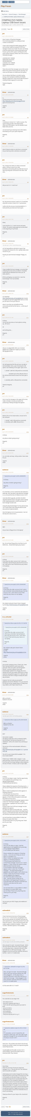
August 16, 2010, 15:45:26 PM (8, 963)
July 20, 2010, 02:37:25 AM (7, 540)
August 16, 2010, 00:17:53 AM (8, 940)
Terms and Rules (14, 1112)
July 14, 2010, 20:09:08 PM (7, 431)
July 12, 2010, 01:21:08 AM (7, 117)
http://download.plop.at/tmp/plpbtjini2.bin (17, 605)
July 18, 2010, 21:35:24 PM (7, 472)
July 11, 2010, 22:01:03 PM (7, 94)
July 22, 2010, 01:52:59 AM (7, 619)
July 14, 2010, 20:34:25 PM (7, 453)
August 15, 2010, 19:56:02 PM (8, 913)
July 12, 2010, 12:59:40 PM (7, 162)
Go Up (2, 1106)
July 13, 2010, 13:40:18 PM (7, 396)
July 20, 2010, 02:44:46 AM (7, 556)
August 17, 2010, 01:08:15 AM (8, 995)
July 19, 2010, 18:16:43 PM (7, 523)
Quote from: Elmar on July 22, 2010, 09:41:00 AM (16, 719)
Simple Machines (19, 1114)
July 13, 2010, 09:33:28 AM (7, 344)
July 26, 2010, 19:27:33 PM (7, 773)
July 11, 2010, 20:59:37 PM (7, 36)
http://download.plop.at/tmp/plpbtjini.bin (13, 298)
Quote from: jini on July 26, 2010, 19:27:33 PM (15, 840)
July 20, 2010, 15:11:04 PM (7, 580)
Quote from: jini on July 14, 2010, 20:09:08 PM (15, 476)
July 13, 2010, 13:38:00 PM (7, 361)
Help (9, 1112)
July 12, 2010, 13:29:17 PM (7, 219)
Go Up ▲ (21, 1112)
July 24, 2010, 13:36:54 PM (7, 714)
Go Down (3, 29)
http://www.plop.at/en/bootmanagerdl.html (14, 101)
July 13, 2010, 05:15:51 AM (7, 317)
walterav (5, 470)
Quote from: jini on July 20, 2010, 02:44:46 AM (15, 584)
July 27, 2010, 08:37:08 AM (7, 836)
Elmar (4, 92)
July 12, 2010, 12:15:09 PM (7, 146)
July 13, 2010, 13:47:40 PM (7, 412)
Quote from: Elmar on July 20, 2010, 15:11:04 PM (16, 623)
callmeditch (6, 910)
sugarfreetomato (8, 993)
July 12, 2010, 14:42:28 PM (7, 266)
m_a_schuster (6, 617)
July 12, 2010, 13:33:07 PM (7, 243)
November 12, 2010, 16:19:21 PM (9, 1063)
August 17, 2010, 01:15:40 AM (8, 1024)
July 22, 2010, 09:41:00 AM (7, 695)
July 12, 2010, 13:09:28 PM (7, 198)
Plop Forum (6, 6)
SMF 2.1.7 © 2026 (12, 1114)
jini (3, 34)
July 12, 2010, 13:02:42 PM (7, 182)
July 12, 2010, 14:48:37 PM (7, 293)
